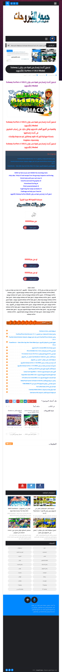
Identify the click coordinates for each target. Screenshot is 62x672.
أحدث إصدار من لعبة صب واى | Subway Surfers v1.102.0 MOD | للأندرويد (38, 363)
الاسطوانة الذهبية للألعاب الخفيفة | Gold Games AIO (43, 392)
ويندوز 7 (20, 585)
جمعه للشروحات (39, 670)
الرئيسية (34, 75)
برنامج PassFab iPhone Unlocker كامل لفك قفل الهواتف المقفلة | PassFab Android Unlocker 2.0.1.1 (33, 162)
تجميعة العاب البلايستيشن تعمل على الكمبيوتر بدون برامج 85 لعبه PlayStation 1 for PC (44, 510)
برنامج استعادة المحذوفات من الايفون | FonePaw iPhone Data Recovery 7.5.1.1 (36, 159)
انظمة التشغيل (44, 560)
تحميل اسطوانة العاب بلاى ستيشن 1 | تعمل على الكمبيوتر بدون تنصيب (44, 531)
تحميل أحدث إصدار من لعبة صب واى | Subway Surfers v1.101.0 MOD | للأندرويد (36, 366)
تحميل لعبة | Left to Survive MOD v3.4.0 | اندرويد (44, 348)
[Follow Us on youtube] (6, 670)
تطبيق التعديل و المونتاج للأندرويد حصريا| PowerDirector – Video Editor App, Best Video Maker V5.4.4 (31, 166)
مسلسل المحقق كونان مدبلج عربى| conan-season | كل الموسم (19, 531)
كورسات (44, 581)
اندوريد (25, 75)
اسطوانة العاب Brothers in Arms (47, 331)
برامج (20, 560)
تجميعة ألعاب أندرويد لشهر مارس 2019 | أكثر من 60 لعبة (42, 369)
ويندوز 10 (45, 585)
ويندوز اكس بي (19, 589)
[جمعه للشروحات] (32, 24)
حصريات (20, 573)
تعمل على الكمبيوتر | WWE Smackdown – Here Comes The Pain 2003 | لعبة (19, 509)
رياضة (44, 577)
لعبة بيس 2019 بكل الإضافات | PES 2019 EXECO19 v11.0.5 (41, 351)
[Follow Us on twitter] (9, 670)
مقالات (19, 581)
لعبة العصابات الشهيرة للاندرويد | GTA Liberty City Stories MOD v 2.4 (39, 377)
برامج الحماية (44, 564)
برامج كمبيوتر (44, 569)
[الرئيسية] (52, 38)
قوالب (19, 577)
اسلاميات (44, 552)
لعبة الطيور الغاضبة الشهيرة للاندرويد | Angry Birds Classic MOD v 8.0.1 (38, 375)
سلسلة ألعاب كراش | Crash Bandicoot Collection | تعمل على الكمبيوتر (39, 357)
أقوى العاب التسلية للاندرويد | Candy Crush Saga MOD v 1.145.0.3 (40, 372)
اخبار (44, 548)
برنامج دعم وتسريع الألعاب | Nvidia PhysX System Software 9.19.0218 (38, 380)
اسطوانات (20, 548)
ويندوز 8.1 (44, 589)
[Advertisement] (29, 246)
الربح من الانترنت (19, 552)
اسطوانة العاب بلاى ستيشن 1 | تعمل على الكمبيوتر (43, 360)
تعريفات (44, 573)
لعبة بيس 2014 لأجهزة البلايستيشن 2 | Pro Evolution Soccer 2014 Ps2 (39, 354)
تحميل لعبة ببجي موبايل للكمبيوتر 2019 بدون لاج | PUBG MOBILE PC (39, 383)
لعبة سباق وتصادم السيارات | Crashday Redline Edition (42, 389)
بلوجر (20, 569)
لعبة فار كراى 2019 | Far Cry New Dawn (46, 386)
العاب (29, 75)
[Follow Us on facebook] (12, 670)
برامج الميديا (19, 564)
